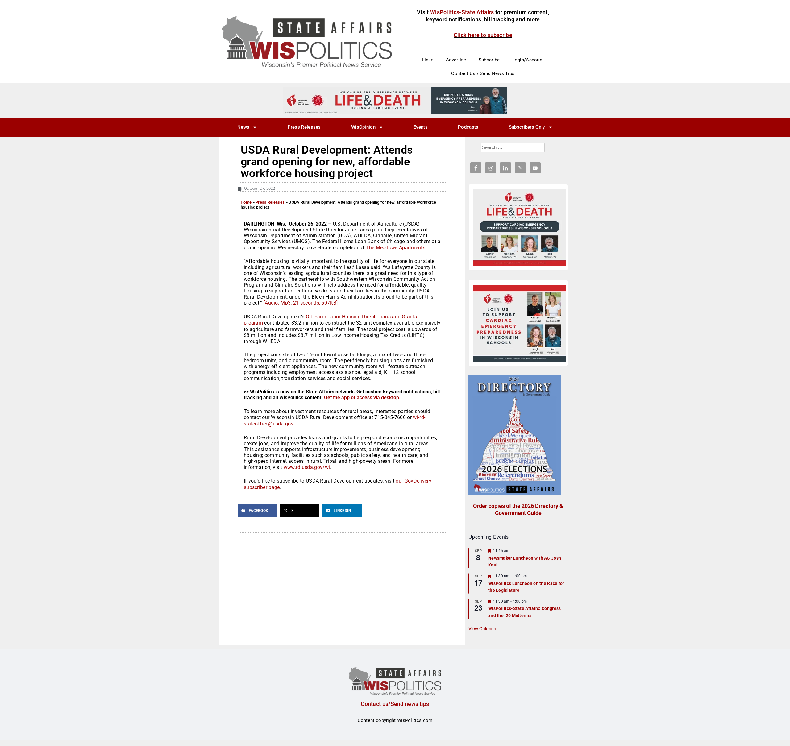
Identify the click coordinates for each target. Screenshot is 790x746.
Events (421, 127)
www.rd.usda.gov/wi (307, 467)
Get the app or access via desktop (361, 397)
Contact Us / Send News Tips (482, 73)
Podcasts (468, 127)
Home (246, 202)
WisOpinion (363, 127)
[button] (257, 510)
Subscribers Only (527, 127)
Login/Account (528, 60)
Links (428, 60)
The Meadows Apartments (395, 248)
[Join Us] (519, 323)
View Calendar (483, 628)
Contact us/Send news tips (395, 704)
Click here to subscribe (483, 35)
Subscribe (489, 60)
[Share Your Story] (519, 227)
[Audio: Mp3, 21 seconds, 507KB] (301, 303)
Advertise (456, 60)
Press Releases (304, 127)
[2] (395, 100)
